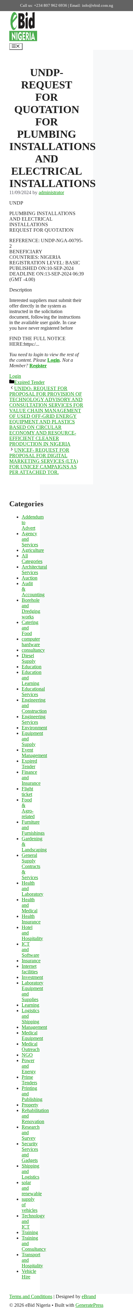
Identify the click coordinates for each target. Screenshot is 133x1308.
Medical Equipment (32, 1035)
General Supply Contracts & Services (31, 866)
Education (31, 666)
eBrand (89, 1296)
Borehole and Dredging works (31, 608)
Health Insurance (31, 919)
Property (30, 1104)
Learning (30, 1005)
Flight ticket (27, 791)
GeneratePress (89, 1305)
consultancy (33, 650)
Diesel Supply (29, 658)
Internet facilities (30, 969)
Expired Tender (29, 382)
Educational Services (33, 691)
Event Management (34, 752)
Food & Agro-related (28, 808)
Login (53, 360)
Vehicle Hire (29, 1274)
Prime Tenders (29, 1079)
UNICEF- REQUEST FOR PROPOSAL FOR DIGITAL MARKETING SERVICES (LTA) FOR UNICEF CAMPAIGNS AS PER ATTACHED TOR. (43, 461)
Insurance (31, 960)
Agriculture (33, 550)
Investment (32, 977)
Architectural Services (34, 569)
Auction (29, 578)
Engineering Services (33, 719)
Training (30, 1232)
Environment (34, 727)
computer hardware (31, 641)
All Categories (32, 558)
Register (38, 365)
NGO (27, 1054)
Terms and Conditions (30, 1296)
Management (34, 1027)
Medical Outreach (31, 1046)
